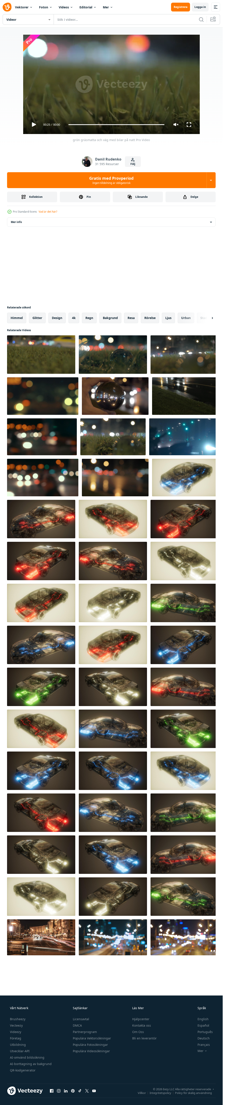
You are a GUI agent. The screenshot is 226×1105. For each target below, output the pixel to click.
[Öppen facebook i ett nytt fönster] (51, 1090)
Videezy (15, 1032)
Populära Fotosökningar (90, 1045)
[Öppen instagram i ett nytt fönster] (58, 1090)
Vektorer (21, 7)
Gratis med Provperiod (111, 180)
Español (203, 1025)
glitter (37, 318)
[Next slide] (209, 318)
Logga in (200, 7)
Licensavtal (81, 1019)
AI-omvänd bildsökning (27, 1057)
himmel (17, 318)
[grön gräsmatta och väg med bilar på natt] (41, 354)
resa (131, 318)
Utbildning (18, 1045)
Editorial (85, 7)
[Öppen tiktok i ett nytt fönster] (80, 1090)
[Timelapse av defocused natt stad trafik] (42, 477)
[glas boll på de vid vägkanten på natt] (184, 354)
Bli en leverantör (144, 1038)
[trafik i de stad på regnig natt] (185, 396)
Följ (132, 164)
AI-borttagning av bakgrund (31, 1064)
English (203, 1019)
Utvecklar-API (20, 1051)
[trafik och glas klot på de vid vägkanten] (113, 354)
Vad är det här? (48, 211)
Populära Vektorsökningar (92, 1038)
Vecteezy (16, 1025)
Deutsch (204, 1038)
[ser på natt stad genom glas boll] (115, 396)
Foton (43, 7)
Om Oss (138, 1032)
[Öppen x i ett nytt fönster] (87, 1090)
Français (204, 1045)
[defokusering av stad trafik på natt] (42, 436)
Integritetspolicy (160, 1093)
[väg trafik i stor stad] (184, 937)
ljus (168, 318)
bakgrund (110, 318)
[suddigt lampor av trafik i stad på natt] (42, 396)
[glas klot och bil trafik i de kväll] (113, 436)
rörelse (150, 318)
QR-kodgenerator (23, 1070)
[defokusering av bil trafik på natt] (115, 477)
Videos (64, 7)
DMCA (77, 1025)
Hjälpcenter (140, 1019)
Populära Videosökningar (91, 1051)
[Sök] (201, 19)
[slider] (116, 124)
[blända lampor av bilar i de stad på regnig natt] (183, 436)
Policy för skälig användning (193, 1093)
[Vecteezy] (7, 7)
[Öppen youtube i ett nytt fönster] (94, 1090)
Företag (15, 1038)
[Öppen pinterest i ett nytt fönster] (73, 1090)
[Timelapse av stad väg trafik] (113, 937)
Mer (106, 7)
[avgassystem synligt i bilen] (185, 477)
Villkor (142, 1093)
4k (74, 318)
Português (205, 1032)
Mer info (16, 222)
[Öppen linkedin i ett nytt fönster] (66, 1090)
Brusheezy (17, 1019)
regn (89, 318)
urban (186, 318)
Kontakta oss (141, 1025)
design (57, 318)
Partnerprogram (85, 1032)
